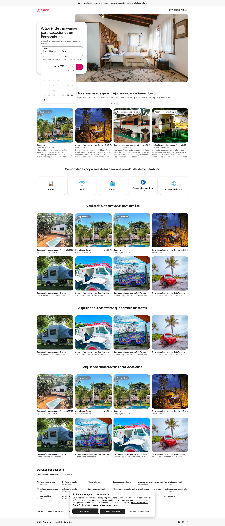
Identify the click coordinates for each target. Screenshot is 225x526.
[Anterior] (107, 104)
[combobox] (62, 51)
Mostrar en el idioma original (136, 3)
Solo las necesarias (112, 511)
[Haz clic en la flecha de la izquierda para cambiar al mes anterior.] (45, 66)
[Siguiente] (117, 104)
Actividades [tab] (67, 475)
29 (68, 95)
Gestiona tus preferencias (139, 511)
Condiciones (68, 522)
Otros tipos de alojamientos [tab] (48, 475)
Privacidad (58, 522)
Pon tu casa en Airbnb (177, 10)
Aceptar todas (85, 511)
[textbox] (51, 59)
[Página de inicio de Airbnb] (43, 10)
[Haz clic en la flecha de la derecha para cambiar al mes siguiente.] (72, 66)
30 (72, 95)
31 (44, 100)
